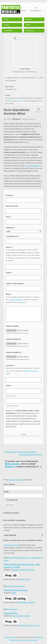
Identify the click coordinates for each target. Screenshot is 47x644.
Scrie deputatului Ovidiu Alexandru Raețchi (20, 452)
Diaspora (9, 466)
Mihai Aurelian (12, 464)
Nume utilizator (9, 484)
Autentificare (8, 30)
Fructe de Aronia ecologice (16, 590)
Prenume (10, 195)
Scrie (20, 9)
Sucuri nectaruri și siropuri (20, 616)
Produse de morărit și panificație (22, 570)
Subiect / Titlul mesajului (15, 283)
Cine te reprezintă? (32, 166)
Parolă (6, 492)
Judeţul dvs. (11, 228)
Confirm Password (12, 405)
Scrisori (6, 25)
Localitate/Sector (13, 236)
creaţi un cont (21, 101)
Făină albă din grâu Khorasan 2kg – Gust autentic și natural (22, 565)
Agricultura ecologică (11, 545)
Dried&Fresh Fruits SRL (27, 602)
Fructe (13, 593)
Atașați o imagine (12, 326)
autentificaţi (8, 101)
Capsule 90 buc (10, 613)
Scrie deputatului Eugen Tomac (31, 455)
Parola (9, 386)
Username (10, 365)
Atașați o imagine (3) (13, 352)
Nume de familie (12, 206)
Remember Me (12, 500)
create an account (15, 480)
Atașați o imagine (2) (13, 339)
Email (9, 217)
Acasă (6, 19)
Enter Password (11, 396)
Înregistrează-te (9, 637)
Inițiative (29, 19)
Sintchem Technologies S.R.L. (29, 625)
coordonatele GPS (15, 299)
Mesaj (9, 294)
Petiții (28, 25)
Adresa (9, 247)
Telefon (9, 273)
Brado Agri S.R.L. (25, 579)
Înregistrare (30, 30)
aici (8, 176)
